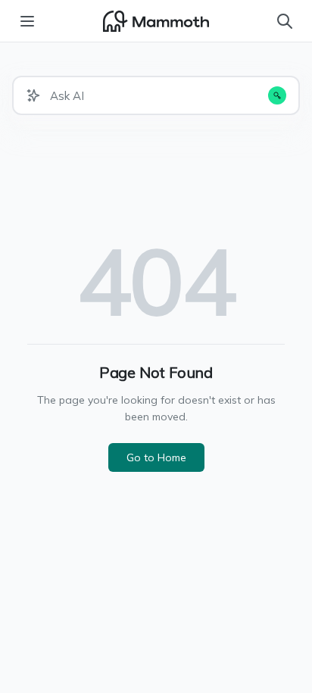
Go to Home (156, 457)
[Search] (285, 21)
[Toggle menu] (27, 21)
